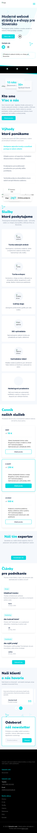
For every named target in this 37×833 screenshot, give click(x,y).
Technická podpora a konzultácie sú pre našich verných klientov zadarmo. (17, 179)
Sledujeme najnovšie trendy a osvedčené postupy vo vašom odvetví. (18, 147)
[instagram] (8, 47)
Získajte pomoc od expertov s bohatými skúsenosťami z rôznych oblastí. (17, 157)
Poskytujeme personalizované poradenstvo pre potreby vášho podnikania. (15, 168)
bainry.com (25, 828)
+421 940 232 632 (8, 784)
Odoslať (27, 740)
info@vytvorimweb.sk (8, 790)
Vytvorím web (12, 826)
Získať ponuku (18, 452)
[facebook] (3, 47)
